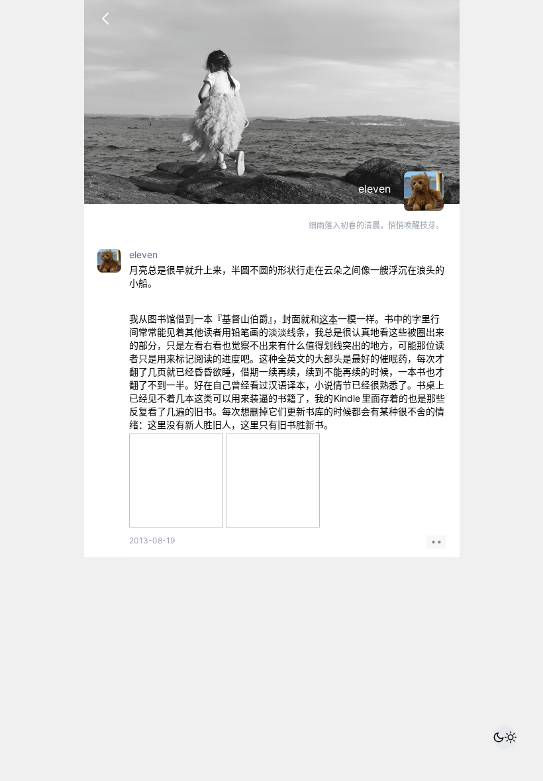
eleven (374, 188)
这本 (328, 318)
